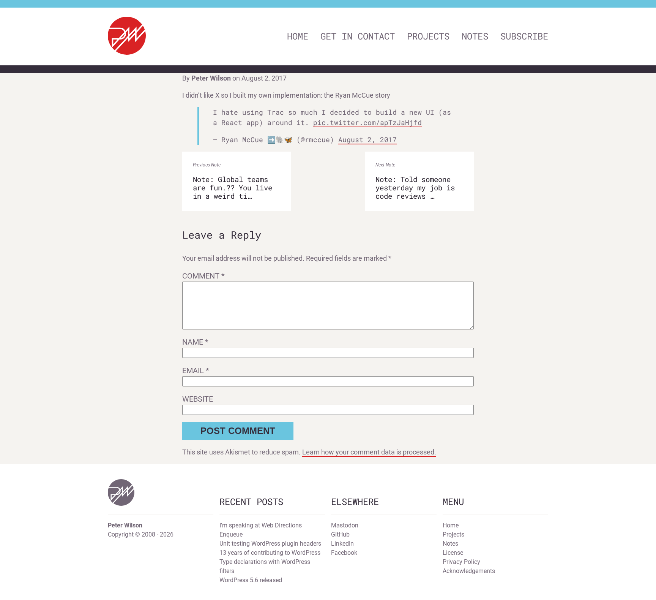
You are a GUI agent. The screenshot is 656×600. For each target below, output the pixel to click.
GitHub (340, 534)
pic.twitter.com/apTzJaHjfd (367, 122)
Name (195, 342)
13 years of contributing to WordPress (269, 552)
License (453, 552)
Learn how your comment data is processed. (369, 452)
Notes (475, 36)
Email (195, 370)
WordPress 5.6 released (250, 580)
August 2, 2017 (367, 139)
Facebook (344, 552)
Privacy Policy (461, 561)
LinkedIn (342, 543)
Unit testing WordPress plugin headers (270, 543)
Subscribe (524, 36)
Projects (428, 36)
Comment (203, 275)
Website (197, 399)
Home (297, 36)
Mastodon (344, 525)
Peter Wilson (211, 78)
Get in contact (357, 36)
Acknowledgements (469, 571)
